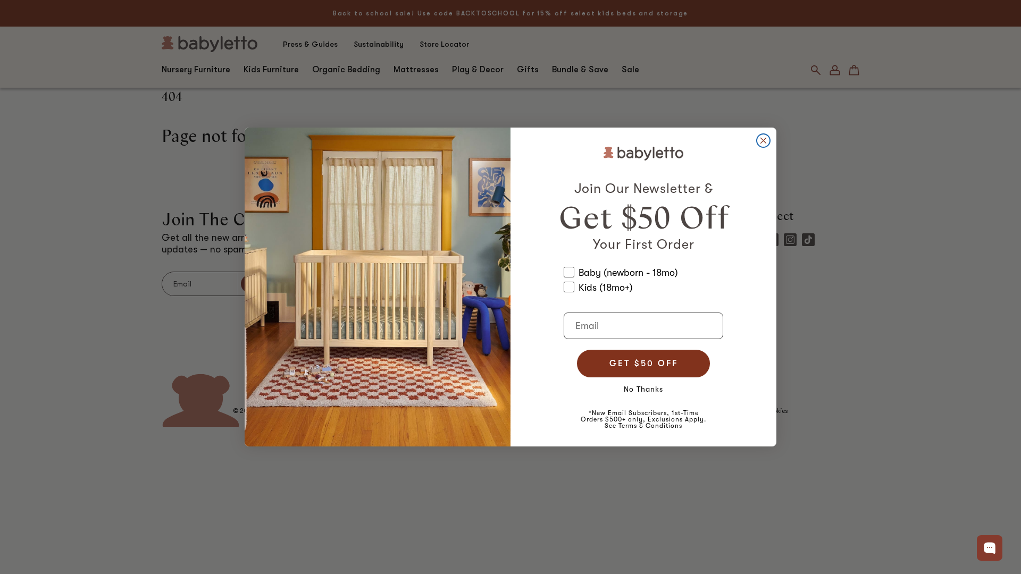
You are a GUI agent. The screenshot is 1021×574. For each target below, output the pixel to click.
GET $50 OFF (643, 363)
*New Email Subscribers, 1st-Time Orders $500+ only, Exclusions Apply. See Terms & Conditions (643, 419)
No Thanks (643, 389)
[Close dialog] (763, 140)
